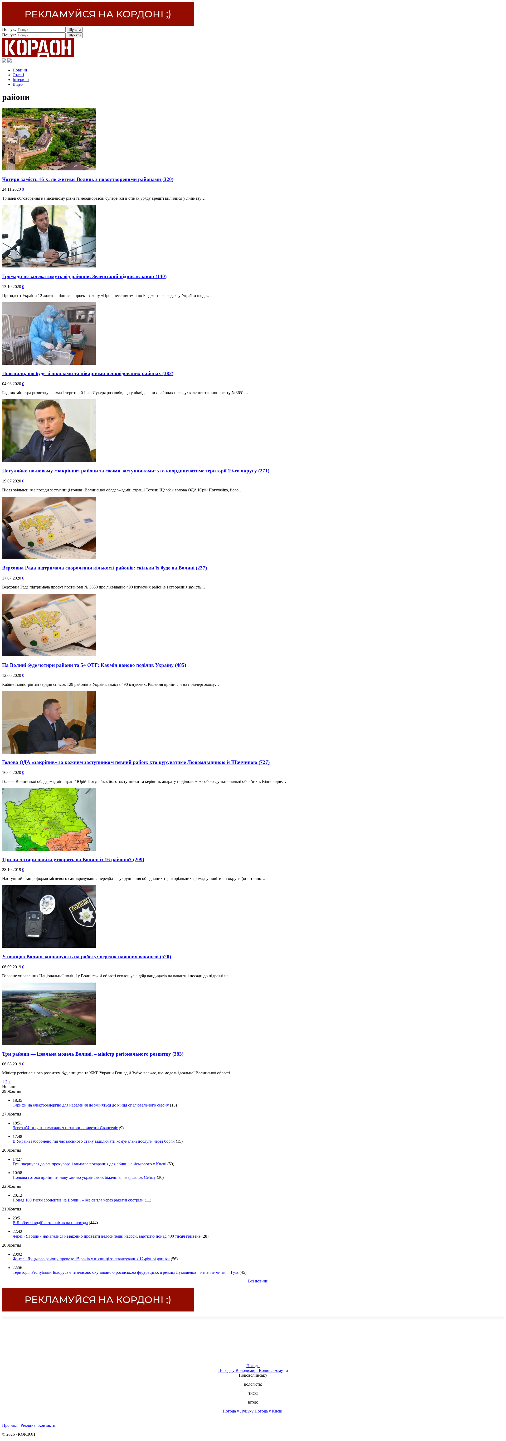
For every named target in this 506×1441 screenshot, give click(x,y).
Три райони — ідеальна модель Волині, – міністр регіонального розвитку (92, 1054)
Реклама (28, 1425)
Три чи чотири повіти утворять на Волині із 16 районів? (73, 859)
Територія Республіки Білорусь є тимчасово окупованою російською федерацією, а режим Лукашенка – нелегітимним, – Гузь (126, 1272)
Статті (18, 75)
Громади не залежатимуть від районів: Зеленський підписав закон (84, 276)
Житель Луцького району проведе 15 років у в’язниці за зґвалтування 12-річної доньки (91, 1259)
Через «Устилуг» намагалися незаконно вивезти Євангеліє (65, 1128)
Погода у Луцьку (238, 1411)
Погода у (250, 1370)
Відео (18, 84)
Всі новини (258, 1281)
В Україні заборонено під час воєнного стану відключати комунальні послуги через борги (94, 1141)
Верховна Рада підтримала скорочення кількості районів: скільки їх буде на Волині (104, 568)
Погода (253, 1365)
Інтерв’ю (21, 79)
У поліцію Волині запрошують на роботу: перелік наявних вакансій (86, 956)
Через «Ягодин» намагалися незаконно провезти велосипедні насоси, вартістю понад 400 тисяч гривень (107, 1236)
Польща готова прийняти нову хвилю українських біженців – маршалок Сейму (84, 1177)
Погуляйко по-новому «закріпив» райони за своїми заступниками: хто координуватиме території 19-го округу (135, 470)
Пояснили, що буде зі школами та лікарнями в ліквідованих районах (87, 373)
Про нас (9, 1425)
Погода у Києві (268, 1411)
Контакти (46, 1425)
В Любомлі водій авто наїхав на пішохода (50, 1222)
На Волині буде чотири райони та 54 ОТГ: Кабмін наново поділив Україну (94, 665)
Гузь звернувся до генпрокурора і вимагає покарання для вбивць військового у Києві (89, 1164)
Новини (20, 70)
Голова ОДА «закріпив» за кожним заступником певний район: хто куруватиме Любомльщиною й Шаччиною (136, 762)
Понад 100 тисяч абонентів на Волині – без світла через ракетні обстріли (78, 1200)
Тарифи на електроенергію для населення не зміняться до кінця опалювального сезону (91, 1105)
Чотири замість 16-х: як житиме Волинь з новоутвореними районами (87, 179)
